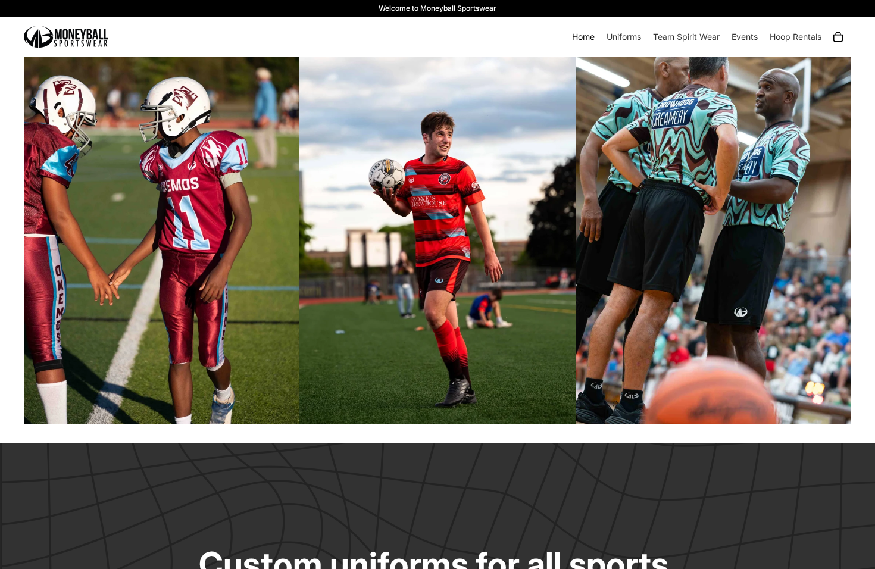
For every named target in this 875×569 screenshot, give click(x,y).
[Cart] (838, 37)
